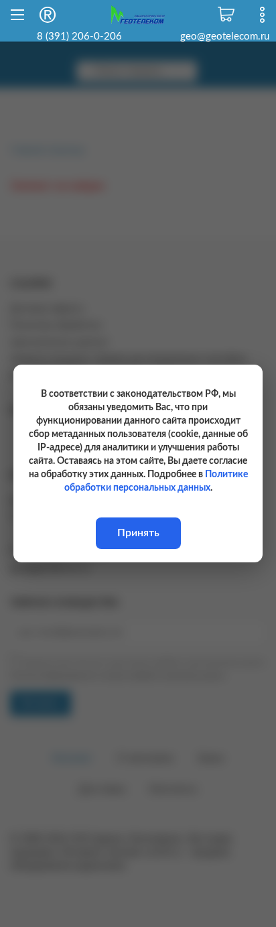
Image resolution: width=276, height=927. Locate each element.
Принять (138, 533)
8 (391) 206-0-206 (79, 37)
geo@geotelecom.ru (224, 37)
